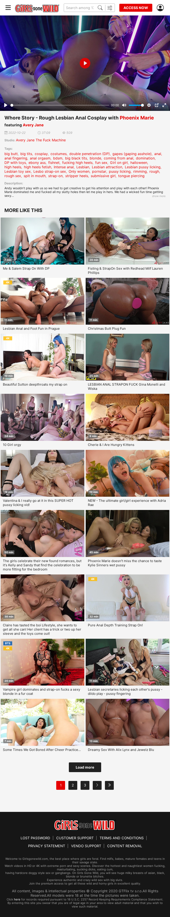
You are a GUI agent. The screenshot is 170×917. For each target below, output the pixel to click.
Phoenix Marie (137, 118)
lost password (35, 838)
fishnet (54, 162)
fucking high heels (77, 162)
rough (154, 171)
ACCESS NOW (136, 8)
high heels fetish (37, 167)
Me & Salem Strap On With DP (26, 268)
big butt (11, 154)
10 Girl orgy (12, 445)
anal (157, 154)
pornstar (99, 171)
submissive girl (103, 176)
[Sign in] (161, 8)
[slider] (59, 105)
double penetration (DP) (89, 154)
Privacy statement (46, 846)
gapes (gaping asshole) (132, 154)
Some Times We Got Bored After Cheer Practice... (42, 750)
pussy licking (120, 171)
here (17, 899)
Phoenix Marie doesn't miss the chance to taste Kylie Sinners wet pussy (125, 563)
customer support (75, 838)
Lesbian (82, 167)
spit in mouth (35, 176)
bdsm (57, 158)
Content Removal (124, 846)
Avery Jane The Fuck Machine (41, 140)
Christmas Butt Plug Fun (107, 328)
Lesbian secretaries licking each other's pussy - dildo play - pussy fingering (125, 691)
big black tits (76, 158)
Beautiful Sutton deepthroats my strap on (35, 384)
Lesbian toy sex (17, 171)
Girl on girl (119, 162)
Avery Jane (33, 125)
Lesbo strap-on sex (49, 171)
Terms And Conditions (122, 838)
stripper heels (76, 176)
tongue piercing (131, 176)
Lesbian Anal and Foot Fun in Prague (31, 328)
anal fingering (15, 158)
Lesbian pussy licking (142, 167)
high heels (12, 167)
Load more (85, 767)
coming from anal (118, 158)
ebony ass (37, 162)
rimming (140, 171)
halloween (138, 162)
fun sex (101, 162)
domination (145, 158)
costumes (58, 154)
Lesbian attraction (107, 167)
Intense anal (64, 167)
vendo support (86, 846)
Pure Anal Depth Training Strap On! (115, 625)
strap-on (55, 176)
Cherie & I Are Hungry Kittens (111, 445)
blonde (95, 158)
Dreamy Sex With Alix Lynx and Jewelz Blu (121, 750)
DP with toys (15, 162)
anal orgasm (40, 158)
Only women (79, 171)
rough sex (12, 176)
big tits (26, 154)
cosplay (41, 154)
